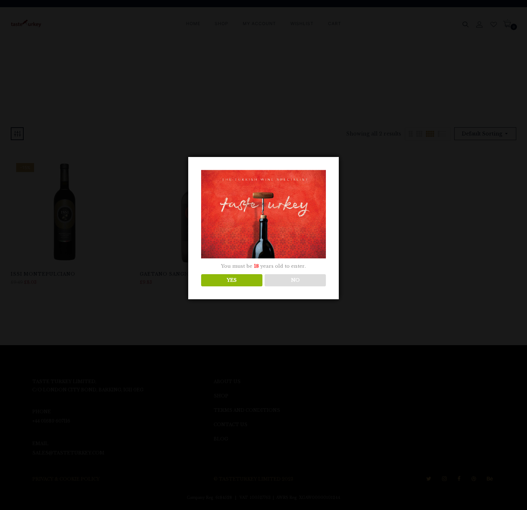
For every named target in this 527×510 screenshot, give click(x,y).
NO (295, 280)
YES (232, 280)
